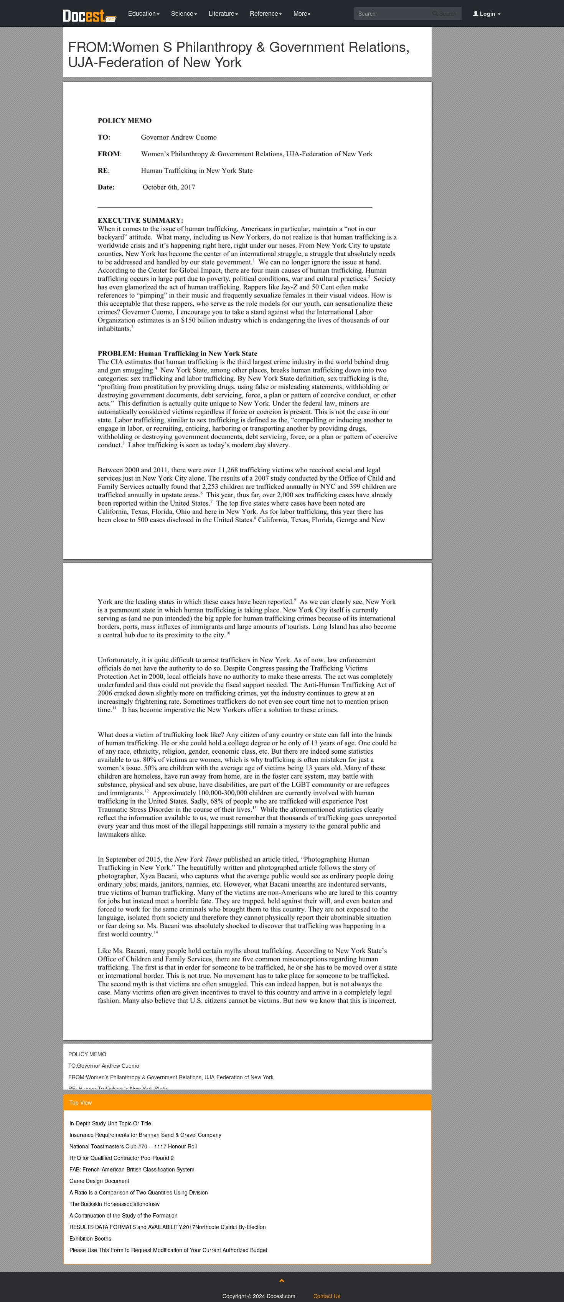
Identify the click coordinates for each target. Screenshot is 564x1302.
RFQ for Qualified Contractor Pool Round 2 (121, 1157)
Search (447, 13)
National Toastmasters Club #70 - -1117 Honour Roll (133, 1146)
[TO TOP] (282, 1280)
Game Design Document (99, 1181)
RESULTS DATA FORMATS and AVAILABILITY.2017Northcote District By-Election (167, 1227)
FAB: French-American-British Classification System (132, 1169)
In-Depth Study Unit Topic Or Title (110, 1123)
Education (142, 13)
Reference (264, 13)
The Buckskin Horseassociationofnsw (114, 1204)
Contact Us (326, 1296)
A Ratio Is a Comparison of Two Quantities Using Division (138, 1192)
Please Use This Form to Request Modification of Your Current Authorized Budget (168, 1250)
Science (182, 13)
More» (302, 13)
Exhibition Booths (90, 1238)
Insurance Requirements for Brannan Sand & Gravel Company (145, 1134)
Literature (221, 13)
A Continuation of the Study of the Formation (123, 1215)
